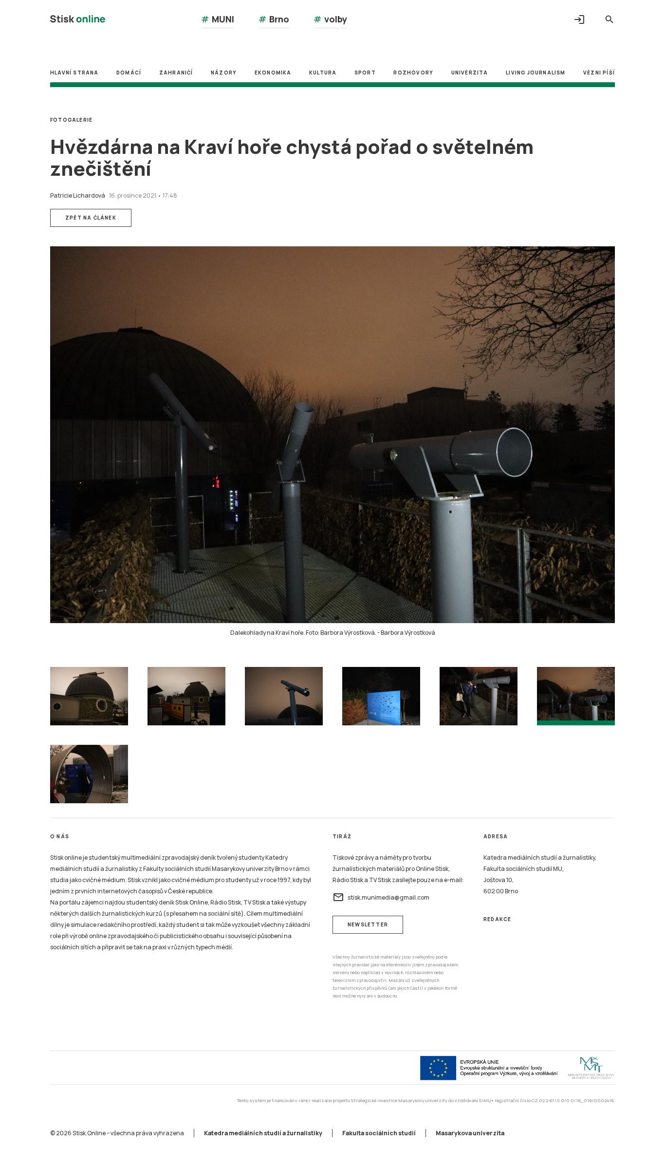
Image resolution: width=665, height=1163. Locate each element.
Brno (274, 19)
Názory (224, 72)
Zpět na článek (90, 217)
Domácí (128, 72)
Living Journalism (535, 72)
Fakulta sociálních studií (379, 1133)
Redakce (497, 919)
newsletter (368, 924)
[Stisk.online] (77, 20)
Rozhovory (413, 72)
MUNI (217, 19)
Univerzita (469, 72)
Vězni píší (599, 72)
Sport (365, 72)
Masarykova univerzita (470, 1133)
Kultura (322, 72)
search (609, 19)
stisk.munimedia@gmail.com (380, 897)
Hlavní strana (74, 72)
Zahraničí (176, 72)
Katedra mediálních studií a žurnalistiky (263, 1133)
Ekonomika (273, 72)
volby (330, 19)
